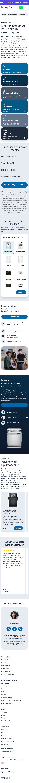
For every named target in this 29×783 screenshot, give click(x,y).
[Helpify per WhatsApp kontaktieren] (21, 8)
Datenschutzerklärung (7, 738)
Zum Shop (15, 405)
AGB (2, 735)
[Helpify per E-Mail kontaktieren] (14, 629)
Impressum (4, 744)
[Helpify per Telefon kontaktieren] (20, 629)
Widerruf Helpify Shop (7, 674)
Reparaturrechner (17, 397)
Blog (2, 732)
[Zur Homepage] (6, 8)
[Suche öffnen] (17, 8)
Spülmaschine (8, 251)
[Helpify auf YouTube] (9, 772)
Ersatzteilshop (5, 671)
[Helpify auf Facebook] (5, 772)
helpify (4, 14)
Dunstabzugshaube (20, 279)
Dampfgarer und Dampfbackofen (11, 700)
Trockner (8, 265)
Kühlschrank (20, 265)
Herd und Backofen (6, 703)
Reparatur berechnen (7, 660)
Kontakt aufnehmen (6, 721)
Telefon (3, 718)
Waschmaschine (21, 251)
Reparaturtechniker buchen (9, 663)
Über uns (4, 729)
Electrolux (22, 14)
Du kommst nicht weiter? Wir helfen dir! (14, 185)
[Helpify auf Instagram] (2, 772)
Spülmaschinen (12, 14)
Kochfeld (8, 279)
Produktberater (17, 391)
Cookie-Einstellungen (7, 741)
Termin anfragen (14, 316)
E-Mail (3, 715)
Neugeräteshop (5, 668)
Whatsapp (4, 712)
